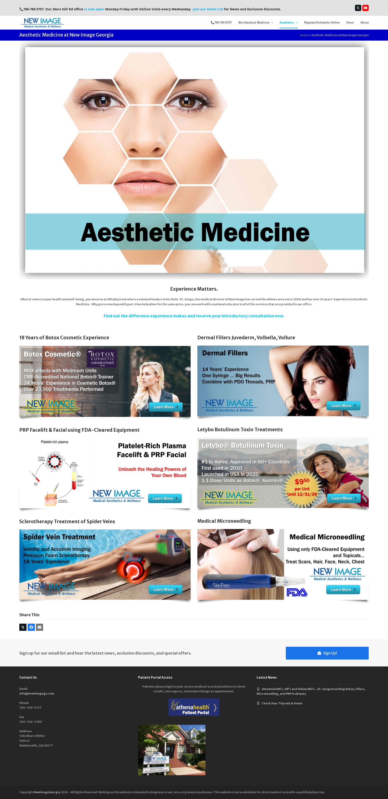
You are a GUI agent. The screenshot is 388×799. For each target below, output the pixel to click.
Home (304, 35)
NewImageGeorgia (47, 792)
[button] (22, 627)
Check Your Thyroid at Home (282, 703)
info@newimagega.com (36, 693)
